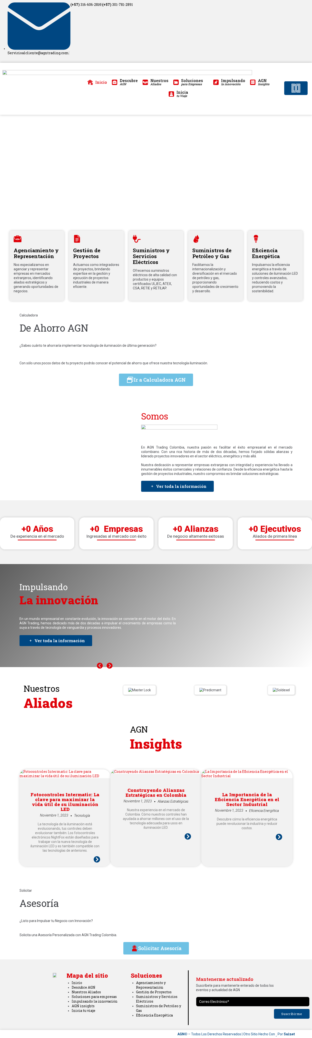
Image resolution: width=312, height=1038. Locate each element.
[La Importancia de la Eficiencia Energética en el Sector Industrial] (246, 776)
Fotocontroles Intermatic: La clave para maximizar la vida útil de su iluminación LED (64, 801)
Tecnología (82, 815)
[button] (100, 666)
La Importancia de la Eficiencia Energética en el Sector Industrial (247, 799)
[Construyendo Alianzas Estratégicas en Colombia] (154, 771)
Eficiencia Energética (264, 810)
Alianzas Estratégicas (173, 801)
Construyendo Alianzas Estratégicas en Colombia (156, 792)
